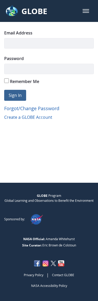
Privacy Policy (33, 275)
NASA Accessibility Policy (49, 286)
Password (14, 58)
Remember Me (24, 81)
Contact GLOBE (63, 275)
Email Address (18, 33)
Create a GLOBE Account (28, 117)
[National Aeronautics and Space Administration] (36, 219)
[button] (86, 11)
